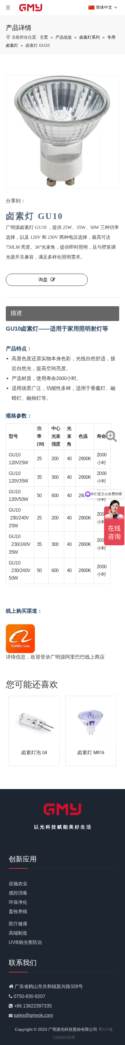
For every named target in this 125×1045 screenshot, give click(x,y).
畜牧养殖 (18, 911)
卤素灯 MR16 (90, 752)
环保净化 (18, 902)
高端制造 (18, 933)
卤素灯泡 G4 (34, 752)
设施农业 (18, 883)
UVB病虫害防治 (25, 942)
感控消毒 (18, 892)
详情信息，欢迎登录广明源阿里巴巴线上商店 (55, 657)
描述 (16, 313)
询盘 (43, 279)
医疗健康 (18, 923)
